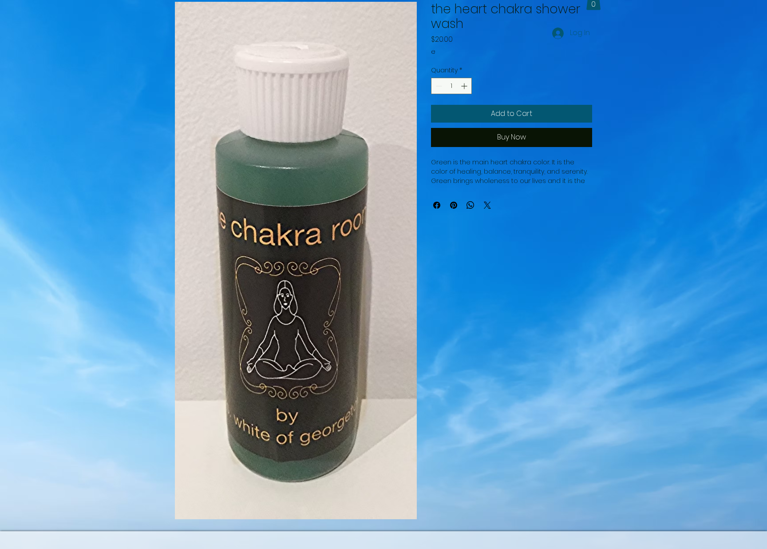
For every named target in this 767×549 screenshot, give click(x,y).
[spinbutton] (451, 86)
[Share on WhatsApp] (470, 205)
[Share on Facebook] (436, 205)
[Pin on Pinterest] (453, 205)
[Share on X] (487, 205)
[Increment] (464, 86)
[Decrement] (437, 86)
